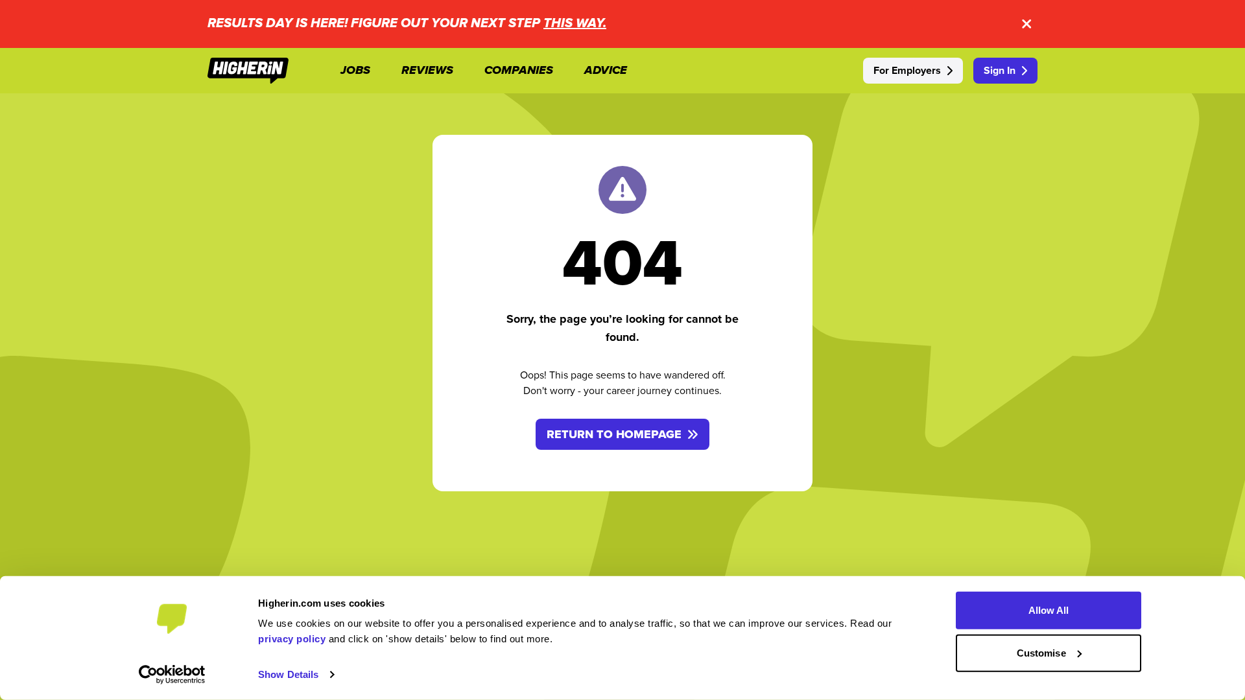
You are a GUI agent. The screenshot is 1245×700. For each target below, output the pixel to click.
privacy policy (292, 638)
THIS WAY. (574, 24)
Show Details (288, 674)
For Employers (907, 70)
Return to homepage (614, 434)
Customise (1041, 652)
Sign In (999, 70)
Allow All (1048, 610)
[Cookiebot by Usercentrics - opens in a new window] (172, 674)
